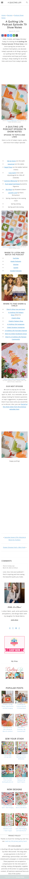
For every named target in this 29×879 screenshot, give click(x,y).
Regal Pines (8, 167)
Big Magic (9, 189)
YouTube (16, 258)
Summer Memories (10, 181)
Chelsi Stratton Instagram (16, 327)
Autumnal (11, 164)
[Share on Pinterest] (5, 35)
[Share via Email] (14, 35)
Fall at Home (11, 161)
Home (3, 15)
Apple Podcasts (16, 261)
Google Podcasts (16, 271)
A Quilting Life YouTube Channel (16, 330)
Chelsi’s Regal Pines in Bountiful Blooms (14, 379)
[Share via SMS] (11, 35)
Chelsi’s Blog (16, 318)
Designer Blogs (20, 877)
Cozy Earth (12, 173)
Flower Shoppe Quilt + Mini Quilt (14, 547)
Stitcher (16, 264)
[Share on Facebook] (2, 35)
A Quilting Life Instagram (15, 324)
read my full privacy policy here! (16, 841)
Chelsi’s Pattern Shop (16, 321)
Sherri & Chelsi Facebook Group (16, 334)
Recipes (9, 15)
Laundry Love (12, 193)
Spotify (15, 268)
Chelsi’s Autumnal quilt (9, 246)
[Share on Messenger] (8, 35)
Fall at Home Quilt (12, 120)
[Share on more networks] (17, 35)
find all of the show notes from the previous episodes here (15, 406)
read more (14, 619)
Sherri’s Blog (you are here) (16, 309)
